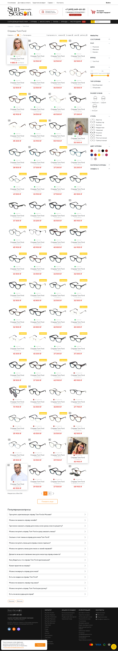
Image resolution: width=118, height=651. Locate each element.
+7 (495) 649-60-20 (75, 9)
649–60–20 (15, 615)
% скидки (68, 35)
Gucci (46, 639)
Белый (95, 150)
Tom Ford (96, 61)
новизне (60, 35)
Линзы (55, 22)
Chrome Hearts (49, 643)
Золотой (99, 155)
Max (18, 629)
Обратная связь (100, 612)
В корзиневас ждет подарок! (103, 11)
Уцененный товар (67, 619)
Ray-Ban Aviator (49, 612)
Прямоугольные (101, 140)
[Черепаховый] (95, 155)
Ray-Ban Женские (50, 621)
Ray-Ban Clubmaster (51, 617)
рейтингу (83, 35)
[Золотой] (99, 155)
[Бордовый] (106, 155)
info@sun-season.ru (103, 619)
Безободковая (97, 85)
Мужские (96, 47)
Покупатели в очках (84, 619)
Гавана (91, 150)
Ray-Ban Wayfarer (50, 615)
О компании (12, 3)
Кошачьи (99, 133)
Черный (102, 150)
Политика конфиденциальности (85, 633)
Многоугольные (101, 138)
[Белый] (95, 150)
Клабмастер (100, 122)
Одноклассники (14, 629)
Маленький (95, 102)
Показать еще (47, 501)
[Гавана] (91, 150)
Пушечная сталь (95, 159)
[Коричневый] (106, 150)
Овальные (99, 130)
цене (75, 35)
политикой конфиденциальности (14, 647)
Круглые (99, 125)
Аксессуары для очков (85, 617)
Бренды (64, 22)
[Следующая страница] (53, 493)
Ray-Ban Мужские (50, 619)
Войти (108, 3)
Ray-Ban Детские (50, 623)
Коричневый (106, 150)
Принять (40, 645)
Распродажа (77, 22)
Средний (103, 102)
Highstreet (48, 625)
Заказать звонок (75, 15)
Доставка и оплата (24, 3)
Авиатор (99, 120)
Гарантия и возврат (39, 3)
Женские (96, 49)
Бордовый (106, 155)
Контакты (60, 3)
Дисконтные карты (67, 615)
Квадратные (100, 127)
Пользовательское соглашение (84, 637)
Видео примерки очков (86, 625)
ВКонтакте (9, 629)
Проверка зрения (84, 623)
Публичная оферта (84, 630)
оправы (33, 22)
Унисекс (95, 52)
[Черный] (102, 150)
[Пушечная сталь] (95, 159)
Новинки (10, 35)
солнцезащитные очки (18, 22)
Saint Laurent (48, 635)
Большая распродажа (68, 612)
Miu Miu (47, 633)
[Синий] (91, 155)
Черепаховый (95, 155)
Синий (91, 155)
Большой (94, 110)
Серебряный (102, 155)
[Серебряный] (102, 155)
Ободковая (96, 87)
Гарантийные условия (85, 640)
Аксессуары (45, 22)
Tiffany (47, 631)
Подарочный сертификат (69, 617)
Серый (99, 150)
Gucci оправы (49, 641)
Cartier (47, 627)
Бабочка (99, 135)
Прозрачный (91, 159)
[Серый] (99, 150)
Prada (46, 629)
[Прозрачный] (91, 159)
